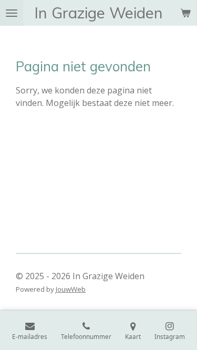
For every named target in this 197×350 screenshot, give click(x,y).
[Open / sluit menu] (11, 13)
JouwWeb (71, 289)
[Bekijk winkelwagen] (185, 13)
